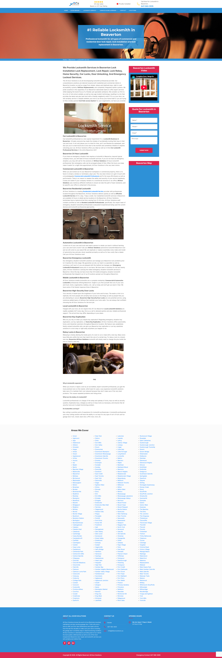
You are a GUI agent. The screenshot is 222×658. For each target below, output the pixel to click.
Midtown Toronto (123, 483)
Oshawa (120, 543)
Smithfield (143, 467)
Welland (142, 565)
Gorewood (98, 536)
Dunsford (98, 471)
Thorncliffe (143, 520)
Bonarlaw (76, 487)
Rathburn (120, 589)
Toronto (142, 529)
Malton (120, 458)
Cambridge (76, 534)
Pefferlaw (121, 556)
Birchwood (76, 478)
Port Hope (121, 574)
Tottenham (143, 531)
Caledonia (76, 531)
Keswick (98, 591)
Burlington (76, 520)
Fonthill (97, 518)
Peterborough (122, 560)
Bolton (75, 485)
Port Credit (121, 567)
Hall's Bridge (99, 549)
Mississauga (121, 494)
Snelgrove (143, 471)
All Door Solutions (95, 655)
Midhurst (120, 480)
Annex (75, 451)
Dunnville (98, 469)
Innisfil (97, 583)
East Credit (99, 474)
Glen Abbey (99, 531)
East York (98, 478)
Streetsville (143, 496)
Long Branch (122, 454)
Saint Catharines (145, 440)
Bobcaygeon (77, 483)
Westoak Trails (144, 576)
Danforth (76, 600)
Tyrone (142, 540)
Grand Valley (99, 538)
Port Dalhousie (122, 569)
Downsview (99, 449)
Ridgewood (121, 598)
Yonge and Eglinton (146, 594)
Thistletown (144, 518)
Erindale (98, 498)
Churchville (76, 565)
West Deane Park (145, 567)
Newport (120, 523)
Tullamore (143, 538)
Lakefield (98, 600)
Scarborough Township (147, 447)
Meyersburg (121, 478)
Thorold (142, 527)
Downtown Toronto (101, 458)
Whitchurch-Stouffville (147, 585)
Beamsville (76, 471)
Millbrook (121, 485)
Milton (120, 487)
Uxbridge (143, 543)
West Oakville (144, 571)
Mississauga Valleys (124, 498)
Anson (75, 454)
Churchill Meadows (79, 562)
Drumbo (98, 460)
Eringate (98, 500)
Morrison (120, 500)
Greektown (98, 540)
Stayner (142, 480)
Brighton (75, 507)
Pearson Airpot (122, 554)
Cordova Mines (78, 589)
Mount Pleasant (123, 507)
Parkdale (120, 551)
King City (98, 594)
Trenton (142, 534)
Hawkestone (99, 558)
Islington (98, 585)
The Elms (143, 511)
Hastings (98, 556)
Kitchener (98, 598)
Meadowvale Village (124, 476)
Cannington (76, 543)
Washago (143, 554)
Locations (132, 10)
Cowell (75, 594)
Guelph (97, 545)
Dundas (97, 467)
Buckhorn (76, 516)
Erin (96, 494)
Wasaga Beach (144, 551)
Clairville (75, 567)
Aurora (75, 460)
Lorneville (121, 456)
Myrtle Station (122, 509)
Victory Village (145, 549)
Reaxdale (121, 591)
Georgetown (99, 529)
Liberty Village (122, 443)
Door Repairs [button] (75, 10)
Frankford (98, 525)
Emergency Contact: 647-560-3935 (148, 655)
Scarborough (144, 443)
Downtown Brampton (102, 451)
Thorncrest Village (146, 523)
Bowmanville (77, 491)
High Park (98, 565)
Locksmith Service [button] (89, 10)
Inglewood (98, 578)
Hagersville (99, 547)
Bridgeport (76, 505)
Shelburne (143, 456)
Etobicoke (98, 503)
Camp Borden (77, 536)
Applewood (76, 456)
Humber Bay (99, 567)
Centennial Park (78, 551)
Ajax (74, 440)
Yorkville (143, 600)
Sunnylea (143, 500)
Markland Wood (123, 467)
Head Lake (98, 560)
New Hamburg (122, 514)
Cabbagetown (77, 525)
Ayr (74, 462)
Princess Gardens (123, 585)
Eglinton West (99, 485)
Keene (97, 587)
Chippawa (76, 558)
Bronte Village (77, 514)
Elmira (97, 487)
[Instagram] (73, 643)
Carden (75, 545)
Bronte (75, 511)
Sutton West (144, 505)
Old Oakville (121, 534)
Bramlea (75, 496)
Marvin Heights (122, 471)
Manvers (120, 460)
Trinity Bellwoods (145, 536)
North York (121, 527)
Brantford (76, 500)
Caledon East (77, 529)
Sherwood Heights (146, 462)
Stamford (143, 478)
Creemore (76, 598)
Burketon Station (78, 518)
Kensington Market (101, 589)
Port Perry (121, 578)
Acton (75, 436)
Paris (119, 547)
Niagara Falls (122, 525)
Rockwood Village (146, 436)
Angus (75, 449)
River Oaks (121, 600)
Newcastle (121, 518)
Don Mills (98, 443)
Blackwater (76, 480)
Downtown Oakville (101, 456)
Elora (97, 491)
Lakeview (121, 436)
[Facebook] (64, 643)
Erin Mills (98, 496)
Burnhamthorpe (78, 523)
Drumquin (98, 462)
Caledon (75, 527)
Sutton (142, 503)
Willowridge (144, 589)
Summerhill (143, 498)
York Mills (143, 598)
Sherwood (143, 460)
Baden (75, 465)
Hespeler (98, 562)
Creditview (76, 596)
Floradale (98, 516)
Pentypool (121, 558)
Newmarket (121, 520)
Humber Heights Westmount (104, 569)
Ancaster (76, 447)
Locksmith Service (83, 59)
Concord (76, 585)
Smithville (143, 469)
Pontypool (121, 565)
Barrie (75, 467)
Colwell (75, 583)
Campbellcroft (77, 538)
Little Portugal (122, 451)
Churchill (76, 560)
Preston (120, 583)
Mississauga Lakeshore (125, 496)
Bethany (75, 476)
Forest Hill (98, 523)
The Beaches (144, 509)
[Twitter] (69, 643)
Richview (120, 596)
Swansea (143, 507)
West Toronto (144, 574)
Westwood (143, 580)
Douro (97, 447)
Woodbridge (144, 591)
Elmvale (97, 489)
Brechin (75, 503)
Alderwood (76, 443)
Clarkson (76, 569)
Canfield (75, 540)
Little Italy (121, 449)
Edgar (97, 483)
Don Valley (98, 445)
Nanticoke (121, 511)
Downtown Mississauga (103, 454)
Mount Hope (122, 505)
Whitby (142, 583)
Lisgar (120, 447)
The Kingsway (144, 516)
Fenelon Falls (99, 511)
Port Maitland (122, 576)
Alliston (75, 445)
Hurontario (98, 576)
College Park (77, 580)
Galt (96, 527)
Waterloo (143, 560)
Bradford (76, 494)
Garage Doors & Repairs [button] (108, 10)
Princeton (121, 587)
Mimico (120, 491)
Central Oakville (78, 556)
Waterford (143, 558)
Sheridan (143, 458)
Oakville (120, 531)
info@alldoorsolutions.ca (115, 631)
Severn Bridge (144, 451)
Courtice (76, 591)
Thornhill (143, 525)
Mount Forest (122, 503)
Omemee (120, 536)
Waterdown (143, 556)
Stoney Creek (144, 487)
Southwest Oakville (146, 474)
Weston (142, 578)
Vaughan (143, 545)
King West (98, 596)
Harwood (98, 554)
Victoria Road (144, 547)
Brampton (76, 498)
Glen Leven (99, 534)
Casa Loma (76, 547)
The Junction (144, 514)
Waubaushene (144, 562)
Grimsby (98, 543)
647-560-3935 (147, 6)
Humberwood (99, 574)
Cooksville (76, 587)
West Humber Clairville (147, 569)
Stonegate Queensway (147, 485)
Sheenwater (144, 454)
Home (66, 10)
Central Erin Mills (78, 554)
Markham (121, 465)
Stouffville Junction (146, 494)
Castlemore (76, 549)
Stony (142, 489)
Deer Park (98, 436)
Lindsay (120, 445)
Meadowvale (122, 474)
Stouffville (143, 491)
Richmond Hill (122, 594)
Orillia (119, 540)
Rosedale (143, 438)
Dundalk (98, 465)
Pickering (121, 562)
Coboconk (76, 574)
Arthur (75, 458)
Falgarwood (99, 509)
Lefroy (120, 440)
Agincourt (76, 438)
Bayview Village (78, 469)
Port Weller (121, 580)
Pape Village (122, 545)
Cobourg (76, 576)
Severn (142, 449)
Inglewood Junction (101, 580)
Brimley (75, 509)
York (141, 596)
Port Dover (121, 571)
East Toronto (99, 476)
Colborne (76, 578)
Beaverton (72, 59)
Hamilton (98, 551)
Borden (75, 489)
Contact (123, 10)
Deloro (97, 438)
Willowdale (143, 587)
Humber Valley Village (102, 571)
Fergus (97, 514)
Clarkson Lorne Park (79, 571)
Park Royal (121, 549)
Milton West (121, 489)
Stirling (142, 483)
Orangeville (121, 538)
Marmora (120, 469)
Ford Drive (98, 520)
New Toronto (122, 516)
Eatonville (98, 480)
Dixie (97, 440)
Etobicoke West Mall (102, 505)
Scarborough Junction (147, 445)
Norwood (121, 529)
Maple (120, 462)
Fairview (98, 507)
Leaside (120, 438)
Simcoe (142, 465)
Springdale (143, 476)
